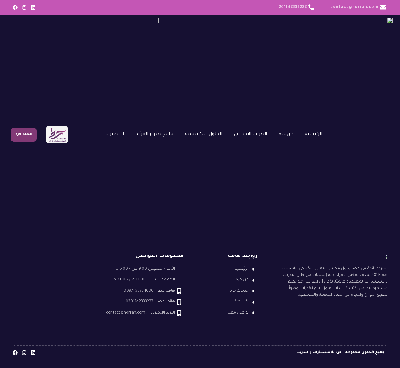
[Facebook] (15, 7)
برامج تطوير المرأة (155, 134)
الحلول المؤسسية (203, 134)
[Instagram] (24, 7)
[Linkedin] (33, 7)
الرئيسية (313, 134)
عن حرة (286, 134)
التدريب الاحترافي (250, 134)
